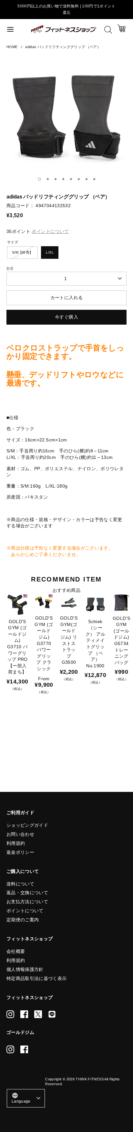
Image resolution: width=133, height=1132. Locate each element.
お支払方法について (27, 901)
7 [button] (86, 179)
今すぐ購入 (66, 316)
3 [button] (55, 179)
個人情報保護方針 (25, 969)
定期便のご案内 (22, 919)
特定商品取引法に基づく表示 (36, 978)
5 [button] (71, 179)
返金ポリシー (20, 852)
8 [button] (94, 179)
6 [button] (79, 179)
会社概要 (15, 951)
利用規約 (15, 843)
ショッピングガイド (27, 825)
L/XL (49, 252)
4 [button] (63, 179)
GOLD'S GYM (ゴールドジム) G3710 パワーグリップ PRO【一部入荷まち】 (17, 647)
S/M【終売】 (22, 252)
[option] (66, 115)
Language (21, 1098)
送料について (20, 883)
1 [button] (39, 179)
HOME (11, 47)
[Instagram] (10, 1014)
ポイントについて (25, 910)
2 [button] (48, 179)
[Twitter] (38, 1014)
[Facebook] (24, 1014)
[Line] (52, 1014)
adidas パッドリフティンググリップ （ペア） (63, 47)
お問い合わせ (20, 834)
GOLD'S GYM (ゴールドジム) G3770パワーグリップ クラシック (44, 643)
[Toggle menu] (16, 29)
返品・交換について (27, 892)
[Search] (108, 30)
